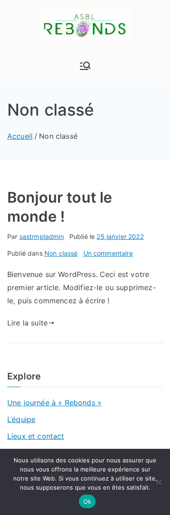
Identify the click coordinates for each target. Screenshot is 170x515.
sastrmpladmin (41, 236)
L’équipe (21, 419)
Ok (87, 501)
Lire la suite (27, 322)
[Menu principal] (85, 65)
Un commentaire (108, 253)
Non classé (61, 253)
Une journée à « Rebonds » (54, 402)
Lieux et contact (35, 436)
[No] (158, 481)
